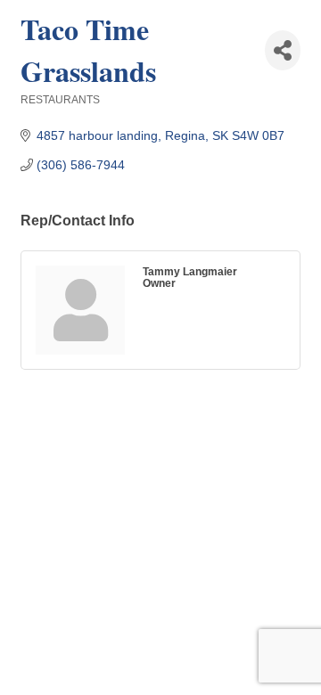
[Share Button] (282, 50)
